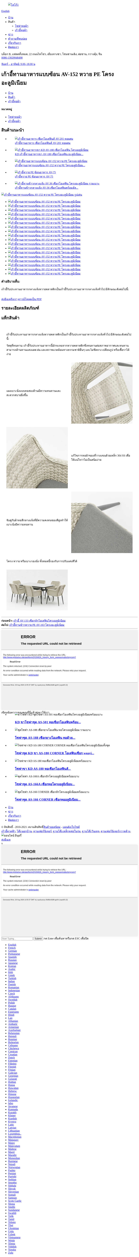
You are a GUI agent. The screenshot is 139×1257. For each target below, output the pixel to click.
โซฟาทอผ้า (21, 26)
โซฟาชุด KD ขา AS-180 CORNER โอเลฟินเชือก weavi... (54, 753)
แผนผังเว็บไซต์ (71, 827)
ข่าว (10, 34)
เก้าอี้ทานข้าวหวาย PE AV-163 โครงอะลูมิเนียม (36, 625)
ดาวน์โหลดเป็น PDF (30, 299)
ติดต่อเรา (13, 47)
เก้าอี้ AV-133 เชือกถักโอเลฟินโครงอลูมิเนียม (39, 620)
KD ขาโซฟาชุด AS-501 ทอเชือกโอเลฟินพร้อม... (48, 722)
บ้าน (10, 17)
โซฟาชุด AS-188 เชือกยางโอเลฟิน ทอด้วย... (45, 738)
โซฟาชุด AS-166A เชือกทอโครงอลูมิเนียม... (45, 784)
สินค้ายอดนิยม (52, 827)
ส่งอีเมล (6, 839)
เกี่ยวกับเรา (14, 42)
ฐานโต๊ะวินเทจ (90, 831)
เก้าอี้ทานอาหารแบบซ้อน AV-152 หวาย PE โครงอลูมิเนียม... (50, 165)
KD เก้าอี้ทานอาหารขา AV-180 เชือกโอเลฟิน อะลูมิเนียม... (49, 154)
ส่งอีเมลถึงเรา (9, 299)
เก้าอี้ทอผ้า (21, 30)
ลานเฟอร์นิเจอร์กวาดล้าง (115, 831)
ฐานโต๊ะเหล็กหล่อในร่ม (67, 831)
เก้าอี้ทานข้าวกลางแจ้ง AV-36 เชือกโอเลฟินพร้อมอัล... (46, 187)
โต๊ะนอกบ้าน (24, 831)
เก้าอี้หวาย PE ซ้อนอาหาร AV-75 (34, 176)
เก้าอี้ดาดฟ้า (8, 831)
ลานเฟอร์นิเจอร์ (42, 831)
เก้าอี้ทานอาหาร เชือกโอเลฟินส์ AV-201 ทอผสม (43, 143)
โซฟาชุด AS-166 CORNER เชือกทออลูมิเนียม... (48, 799)
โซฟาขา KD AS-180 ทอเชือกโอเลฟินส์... (43, 769)
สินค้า (11, 97)
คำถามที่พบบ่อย (17, 38)
